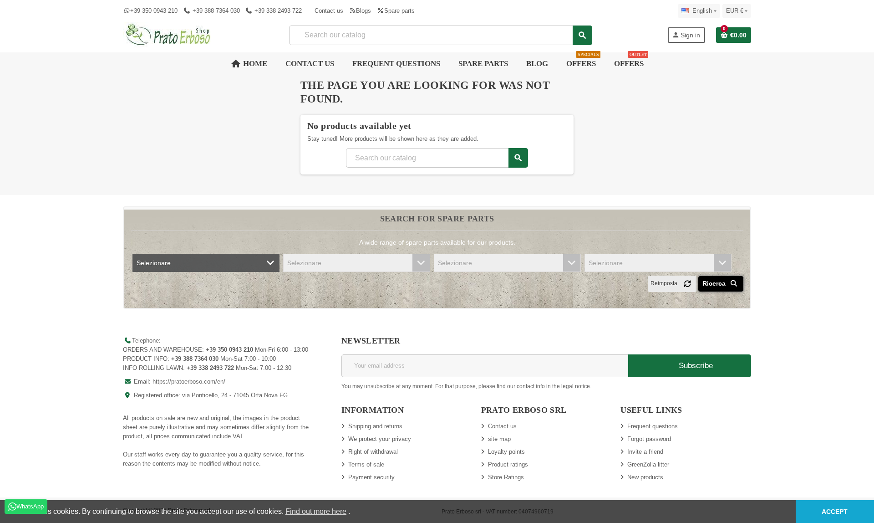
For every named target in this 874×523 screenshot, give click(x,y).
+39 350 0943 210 (154, 10)
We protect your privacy (379, 439)
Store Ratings (506, 477)
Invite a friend (645, 451)
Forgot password (649, 439)
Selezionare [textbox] (154, 263)
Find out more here (315, 511)
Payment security (371, 477)
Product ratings (508, 464)
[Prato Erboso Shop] (168, 34)
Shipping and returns (375, 426)
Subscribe (694, 365)
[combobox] (440, 35)
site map (499, 439)
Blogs (363, 10)
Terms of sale (366, 464)
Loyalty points (506, 451)
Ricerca (714, 283)
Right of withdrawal (373, 451)
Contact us (329, 10)
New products (645, 477)
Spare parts (399, 10)
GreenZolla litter (648, 464)
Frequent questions (652, 426)
